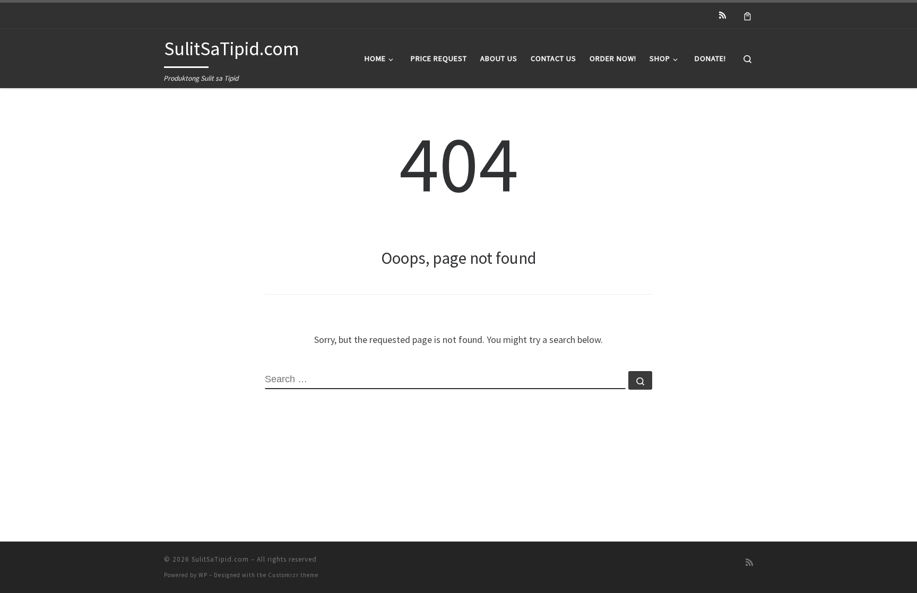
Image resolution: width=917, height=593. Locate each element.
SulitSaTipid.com (220, 559)
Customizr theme (293, 575)
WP (202, 575)
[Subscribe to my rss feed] (722, 15)
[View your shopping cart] (747, 15)
